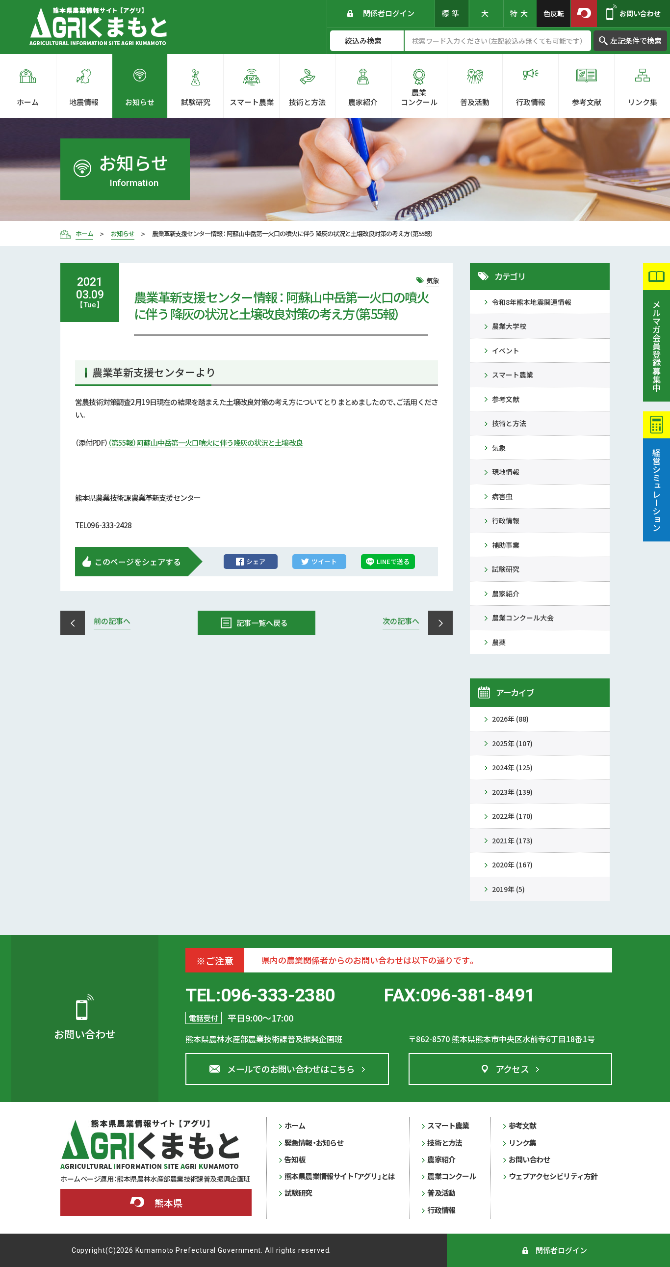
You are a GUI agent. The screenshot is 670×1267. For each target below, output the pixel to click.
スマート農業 (512, 374)
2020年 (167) (512, 864)
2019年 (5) (508, 889)
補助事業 (505, 545)
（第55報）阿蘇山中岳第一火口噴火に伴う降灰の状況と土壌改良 (205, 442)
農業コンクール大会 (523, 617)
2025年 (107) (512, 743)
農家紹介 (505, 593)
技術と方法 (509, 423)
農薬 (499, 642)
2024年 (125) (512, 767)
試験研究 (505, 569)
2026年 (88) (510, 719)
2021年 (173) (512, 840)
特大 (520, 13)
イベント (505, 350)
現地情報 (505, 472)
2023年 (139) (512, 792)
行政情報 (505, 520)
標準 (451, 13)
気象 (499, 448)
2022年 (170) (512, 816)
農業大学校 (509, 326)
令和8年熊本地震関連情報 (531, 302)
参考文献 (505, 399)
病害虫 (502, 496)
